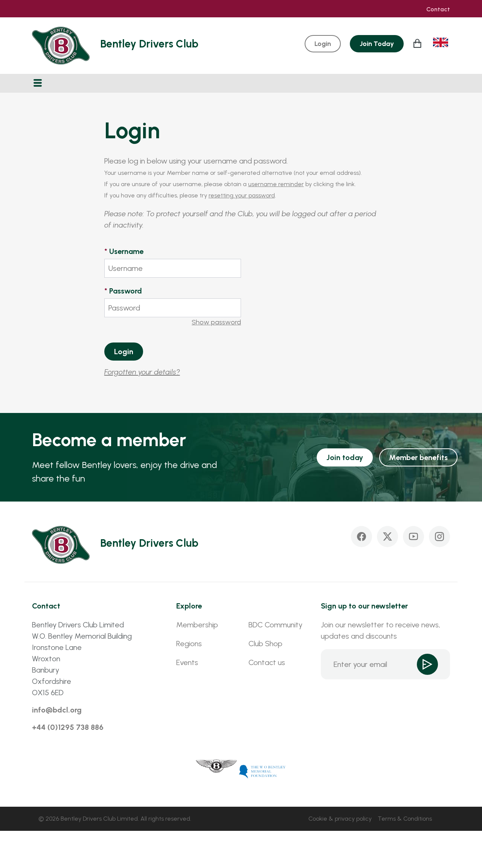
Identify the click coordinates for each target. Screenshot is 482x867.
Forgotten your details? (142, 371)
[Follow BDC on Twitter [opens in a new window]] (387, 536)
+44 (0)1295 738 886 (68, 727)
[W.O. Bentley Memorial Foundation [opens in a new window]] (262, 770)
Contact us (267, 662)
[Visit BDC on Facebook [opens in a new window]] (361, 536)
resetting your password (242, 195)
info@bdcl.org (57, 709)
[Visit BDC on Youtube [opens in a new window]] (413, 536)
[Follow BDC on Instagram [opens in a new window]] (439, 536)
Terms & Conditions (405, 818)
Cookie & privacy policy (340, 818)
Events (187, 662)
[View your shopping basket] (418, 43)
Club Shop (265, 643)
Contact (438, 9)
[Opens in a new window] (216, 770)
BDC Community (275, 624)
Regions (189, 643)
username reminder (276, 184)
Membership (197, 624)
